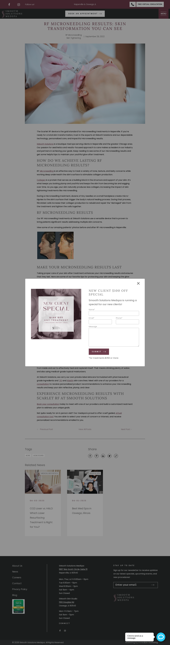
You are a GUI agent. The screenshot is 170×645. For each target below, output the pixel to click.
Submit (96, 351)
